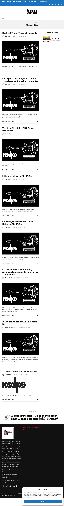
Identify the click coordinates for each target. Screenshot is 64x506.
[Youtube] (55, 4)
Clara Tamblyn (8, 36)
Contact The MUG (43, 1)
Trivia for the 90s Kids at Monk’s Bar (19, 371)
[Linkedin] (58, 4)
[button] (61, 489)
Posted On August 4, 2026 (19, 36)
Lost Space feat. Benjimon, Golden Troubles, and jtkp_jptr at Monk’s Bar (20, 79)
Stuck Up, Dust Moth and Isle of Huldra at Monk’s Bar (17, 222)
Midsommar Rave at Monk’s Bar (17, 176)
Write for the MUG (17, 1)
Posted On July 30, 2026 (18, 84)
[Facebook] (3, 486)
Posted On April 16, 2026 (21, 277)
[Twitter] (7, 486)
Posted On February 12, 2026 (22, 327)
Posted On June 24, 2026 (18, 179)
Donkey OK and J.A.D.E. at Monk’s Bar (20, 33)
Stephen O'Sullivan (9, 277)
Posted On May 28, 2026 (18, 227)
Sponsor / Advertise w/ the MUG (30, 1)
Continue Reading (8, 72)
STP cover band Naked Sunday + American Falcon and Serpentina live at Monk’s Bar (20, 272)
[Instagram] (61, 4)
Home (3, 1)
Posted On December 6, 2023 (19, 374)
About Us (9, 1)
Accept (42, 501)
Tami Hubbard (8, 374)
